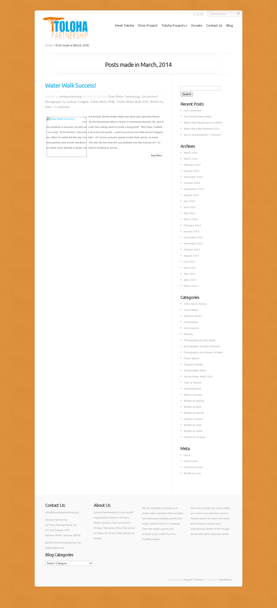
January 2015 (191, 170)
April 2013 (190, 279)
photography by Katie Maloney (202, 346)
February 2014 (192, 225)
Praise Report (191, 358)
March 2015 (191, 158)
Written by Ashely (194, 400)
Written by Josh (192, 425)
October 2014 (192, 182)
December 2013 (193, 237)
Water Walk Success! (70, 85)
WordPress (225, 579)
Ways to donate (193, 394)
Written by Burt (192, 406)
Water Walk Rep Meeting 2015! (202, 128)
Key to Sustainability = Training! (202, 134)
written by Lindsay (194, 437)
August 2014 (191, 195)
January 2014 (191, 231)
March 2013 (191, 285)
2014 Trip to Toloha (195, 303)
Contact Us (214, 25)
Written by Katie (193, 431)
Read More (156, 155)
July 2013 (189, 261)
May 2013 (189, 273)
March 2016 (191, 152)
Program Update (193, 364)
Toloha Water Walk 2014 (132, 101)
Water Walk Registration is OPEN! (203, 122)
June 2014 (190, 207)
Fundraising (132, 96)
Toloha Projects (173, 25)
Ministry (188, 334)
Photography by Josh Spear (200, 340)
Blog (229, 25)
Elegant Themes (193, 579)
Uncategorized (192, 388)
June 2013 (190, 267)
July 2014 (189, 201)
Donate (196, 25)
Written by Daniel (194, 412)
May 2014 (189, 213)
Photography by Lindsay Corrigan (67, 101)
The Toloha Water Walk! (198, 116)
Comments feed (193, 467)
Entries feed (191, 461)
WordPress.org (192, 473)
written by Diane (193, 418)
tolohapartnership (70, 96)
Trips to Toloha (192, 382)
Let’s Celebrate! (193, 110)
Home (49, 45)
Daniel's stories (193, 316)
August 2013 (191, 255)
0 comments (62, 107)
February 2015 (192, 164)
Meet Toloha (124, 25)
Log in (187, 455)
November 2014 (193, 176)
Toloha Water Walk (102, 101)
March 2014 (191, 219)
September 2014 (194, 189)
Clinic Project (148, 25)
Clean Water (115, 96)
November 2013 (193, 243)
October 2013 (192, 249)
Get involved (149, 96)
